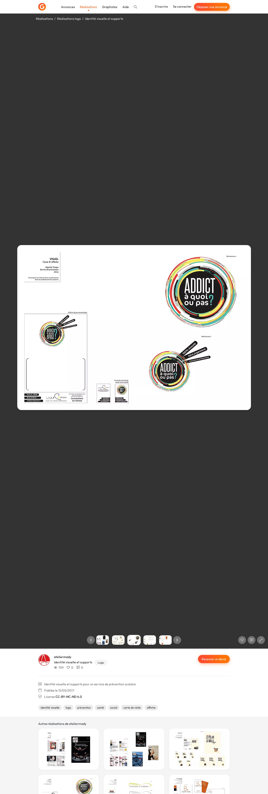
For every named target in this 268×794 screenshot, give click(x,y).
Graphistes (109, 7)
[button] (91, 640)
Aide (125, 7)
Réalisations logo (69, 19)
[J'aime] (242, 640)
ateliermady (62, 657)
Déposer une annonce (212, 7)
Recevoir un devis (214, 659)
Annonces (68, 7)
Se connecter (182, 6)
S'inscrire (161, 6)
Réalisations (88, 7)
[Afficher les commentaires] (251, 640)
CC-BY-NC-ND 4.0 (69, 697)
